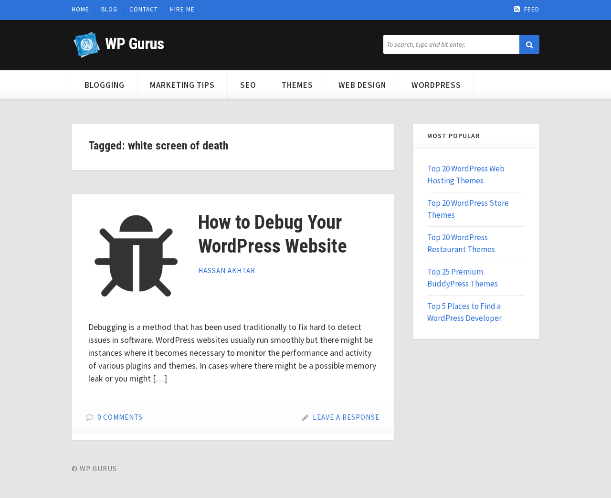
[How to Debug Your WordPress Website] (136, 258)
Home (80, 9)
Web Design (362, 85)
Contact (143, 9)
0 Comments (120, 417)
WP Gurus (134, 43)
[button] (529, 44)
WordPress (436, 85)
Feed (531, 9)
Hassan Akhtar (226, 270)
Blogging (104, 85)
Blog (109, 9)
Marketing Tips (182, 85)
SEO (248, 85)
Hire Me (182, 9)
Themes (297, 85)
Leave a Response (346, 417)
